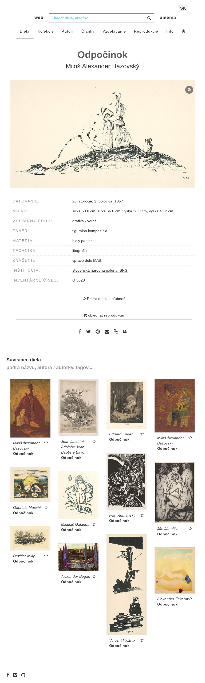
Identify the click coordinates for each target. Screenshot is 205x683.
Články (87, 31)
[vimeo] (16, 675)
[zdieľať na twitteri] (88, 331)
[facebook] (9, 675)
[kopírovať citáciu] (124, 331)
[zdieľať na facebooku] (80, 331)
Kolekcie (46, 31)
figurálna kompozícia (89, 231)
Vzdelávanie (114, 31)
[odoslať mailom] (107, 331)
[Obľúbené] (184, 31)
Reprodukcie (146, 31)
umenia (168, 17)
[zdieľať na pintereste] (98, 331)
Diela (25, 31)
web (39, 17)
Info (170, 31)
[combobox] (101, 17)
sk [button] (183, 8)
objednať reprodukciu (105, 315)
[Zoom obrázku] (102, 134)
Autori (67, 31)
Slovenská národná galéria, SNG (100, 270)
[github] (24, 675)
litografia (79, 250)
